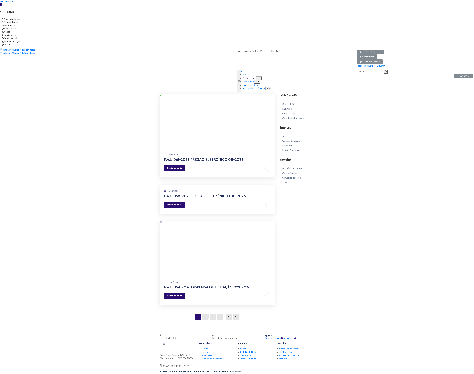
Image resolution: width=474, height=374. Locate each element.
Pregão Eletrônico (291, 150)
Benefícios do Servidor (292, 168)
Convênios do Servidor (292, 177)
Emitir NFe (287, 108)
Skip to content (7, 1)
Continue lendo (174, 168)
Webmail (286, 182)
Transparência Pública (253, 88)
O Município (248, 78)
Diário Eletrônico (251, 85)
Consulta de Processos (293, 118)
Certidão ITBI (288, 113)
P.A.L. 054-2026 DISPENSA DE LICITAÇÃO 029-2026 (207, 287)
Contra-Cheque (289, 173)
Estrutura (247, 81)
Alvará (285, 136)
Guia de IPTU (288, 104)
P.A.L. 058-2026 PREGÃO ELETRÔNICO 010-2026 (205, 196)
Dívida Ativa (287, 145)
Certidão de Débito (291, 141)
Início (245, 74)
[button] (370, 52)
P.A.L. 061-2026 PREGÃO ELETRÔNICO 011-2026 (203, 159)
